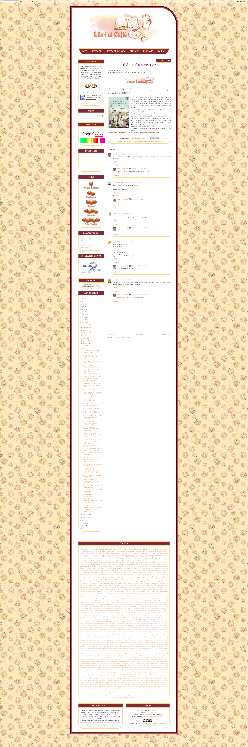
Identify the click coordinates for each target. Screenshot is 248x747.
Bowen (136, 574)
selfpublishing (147, 549)
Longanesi (165, 568)
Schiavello (132, 673)
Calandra (105, 589)
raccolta (124, 623)
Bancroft (95, 631)
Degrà (84, 583)
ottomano (106, 623)
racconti (101, 568)
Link (103, 657)
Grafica (126, 650)
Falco (161, 578)
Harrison (82, 580)
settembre (86, 333)
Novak (121, 665)
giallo (91, 561)
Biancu (104, 602)
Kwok (106, 655)
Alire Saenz (99, 627)
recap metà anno (84, 693)
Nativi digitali (103, 616)
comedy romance (113, 582)
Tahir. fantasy (87, 597)
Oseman (132, 580)
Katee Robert (152, 654)
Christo (131, 604)
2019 (83, 317)
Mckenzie (124, 561)
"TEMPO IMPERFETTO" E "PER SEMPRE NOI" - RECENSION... (92, 509)
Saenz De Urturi (114, 617)
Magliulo (92, 659)
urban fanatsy (125, 697)
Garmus (150, 648)
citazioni (115, 684)
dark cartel (149, 684)
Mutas (103, 595)
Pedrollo (136, 616)
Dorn (149, 642)
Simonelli (122, 674)
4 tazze (114, 549)
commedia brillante (159, 585)
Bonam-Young (109, 633)
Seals (107, 585)
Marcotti (111, 580)
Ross (147, 595)
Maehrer (152, 583)
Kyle (138, 583)
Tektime (154, 676)
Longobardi (147, 583)
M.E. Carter (137, 614)
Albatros (158, 625)
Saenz (156, 671)
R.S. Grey (135, 595)
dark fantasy (86, 561)
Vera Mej (117, 680)
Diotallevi (116, 606)
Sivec (115, 585)
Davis (155, 604)
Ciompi (132, 589)
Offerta (110, 595)
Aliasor (95, 627)
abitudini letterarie (134, 682)
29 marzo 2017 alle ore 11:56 (139, 294)
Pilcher (143, 616)
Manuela (137, 551)
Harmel (156, 610)
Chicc (137, 636)
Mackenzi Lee (94, 576)
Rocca (135, 576)
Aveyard (142, 600)
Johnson (122, 612)
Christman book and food (123, 604)
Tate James (89, 619)
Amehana (139, 627)
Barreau (163, 587)
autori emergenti (160, 566)
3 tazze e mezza (136, 553)
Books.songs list (85, 563)
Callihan (152, 602)
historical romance (140, 621)
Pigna (159, 667)
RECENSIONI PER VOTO (116, 51)
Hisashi (164, 610)
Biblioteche (115, 602)
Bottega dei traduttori (148, 633)
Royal (106, 671)
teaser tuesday (157, 141)
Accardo (137, 625)
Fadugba (102, 608)
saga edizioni (135, 695)
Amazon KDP (125, 627)
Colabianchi (82, 638)
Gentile (158, 648)
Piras (81, 669)
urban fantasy (156, 553)
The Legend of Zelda (103, 678)
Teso (113, 566)
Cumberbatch (134, 578)
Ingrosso (92, 654)
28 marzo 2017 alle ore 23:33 (127, 242)
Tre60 (86, 680)
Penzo (130, 667)
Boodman (123, 602)
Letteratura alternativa (92, 657)
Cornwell (144, 604)
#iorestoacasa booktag (112, 625)
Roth (150, 595)
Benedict (87, 602)
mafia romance (116, 599)
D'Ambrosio (98, 640)
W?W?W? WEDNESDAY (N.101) (92, 505)
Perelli (140, 616)
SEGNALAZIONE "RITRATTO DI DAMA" (92, 453)
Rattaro (109, 669)
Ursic (100, 680)
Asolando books (144, 587)
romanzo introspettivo (103, 695)
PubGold (143, 572)
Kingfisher (130, 583)
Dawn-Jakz (163, 640)
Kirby (119, 593)
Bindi (149, 631)
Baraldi (153, 600)
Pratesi (158, 616)
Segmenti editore (153, 673)
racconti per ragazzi (163, 692)
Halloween (160, 650)
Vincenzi (146, 680)
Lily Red (122, 614)
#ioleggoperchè (102, 625)
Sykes (159, 617)
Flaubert (103, 648)
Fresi (124, 648)
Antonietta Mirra (102, 629)
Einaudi (110, 591)
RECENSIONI (97, 51)
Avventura (123, 563)
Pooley (155, 616)
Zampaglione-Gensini (102, 682)
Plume (87, 669)
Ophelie (115, 213)
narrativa (142, 555)
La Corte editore (134, 593)
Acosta (140, 625)
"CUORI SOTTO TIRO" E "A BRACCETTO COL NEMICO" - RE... (93, 385)
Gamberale (141, 648)
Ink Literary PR (91, 612)
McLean (82, 616)
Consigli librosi (122, 638)
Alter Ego (107, 627)
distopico (110, 555)
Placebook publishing (127, 595)
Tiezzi (100, 619)
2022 (83, 309)
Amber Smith (120, 600)
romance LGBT (108, 693)
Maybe (161, 614)
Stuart (102, 676)
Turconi (113, 619)
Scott (157, 595)
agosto (85, 335)
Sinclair (111, 585)
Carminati (87, 604)
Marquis (157, 614)
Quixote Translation (143, 561)
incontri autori (153, 621)
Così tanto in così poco (119, 183)
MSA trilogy (163, 657)
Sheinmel (142, 617)
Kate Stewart (96, 593)
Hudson (112, 583)
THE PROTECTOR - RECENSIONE (89, 497)
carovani (106, 684)
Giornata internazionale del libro (102, 610)
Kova (104, 655)
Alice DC (138, 582)
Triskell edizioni (93, 570)
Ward (154, 566)
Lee (151, 655)
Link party (126, 614)
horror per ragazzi (107, 599)
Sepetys (82, 674)
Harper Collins (94, 563)
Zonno (125, 682)
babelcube (150, 682)
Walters (156, 680)
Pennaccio (126, 667)
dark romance (164, 553)
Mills (114, 663)
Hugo (86, 612)
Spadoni (151, 566)
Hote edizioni (132, 652)
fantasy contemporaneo (137, 686)
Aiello (150, 625)
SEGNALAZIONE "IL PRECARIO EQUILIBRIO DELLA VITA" (91, 428)
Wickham (163, 619)
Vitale (149, 680)
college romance (145, 597)
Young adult (162, 551)
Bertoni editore (139, 631)
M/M (103, 557)
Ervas (163, 606)
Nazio (92, 665)
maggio (85, 343)
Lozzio (138, 657)
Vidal (135, 619)
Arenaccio (119, 629)
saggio (85, 601)
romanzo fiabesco (94, 695)
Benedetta (115, 242)
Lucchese (149, 657)
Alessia (95, 561)
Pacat (150, 665)
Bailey (84, 631)
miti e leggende (124, 599)
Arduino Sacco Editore (111, 629)
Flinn (106, 648)
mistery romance (84, 623)
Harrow (87, 580)
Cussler (93, 640)
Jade (117, 654)
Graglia (130, 650)
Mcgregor (143, 661)
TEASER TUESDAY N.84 (90, 468)
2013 (83, 528)
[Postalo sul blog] (153, 138)
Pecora (110, 667)
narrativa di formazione (148, 690)
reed (151, 599)
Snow (133, 674)
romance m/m (164, 564)
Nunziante (124, 616)
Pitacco (84, 669)
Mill (85, 616)
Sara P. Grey (101, 673)
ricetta (99, 693)
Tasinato (142, 676)
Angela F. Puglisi (162, 627)
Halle (130, 591)
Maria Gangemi (161, 659)
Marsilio (99, 661)
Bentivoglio (120, 631)
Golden (123, 650)
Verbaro (121, 680)
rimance (102, 693)
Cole (130, 578)
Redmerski (129, 669)
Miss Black (134, 663)
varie (98, 625)
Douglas (142, 564)
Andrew (156, 627)
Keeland (119, 559)
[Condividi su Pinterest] (158, 138)
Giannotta (87, 650)
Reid (136, 669)
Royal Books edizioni (113, 671)
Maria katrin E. (152, 614)
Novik (120, 580)
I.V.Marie (137, 652)
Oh (113, 595)
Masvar (87, 595)
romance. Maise (163, 693)
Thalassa (96, 619)
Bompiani (83, 589)
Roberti (161, 669)
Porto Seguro (98, 669)
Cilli (88, 559)
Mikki (102, 663)
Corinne (143, 638)
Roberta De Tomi (156, 669)
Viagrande (102, 597)
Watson (159, 680)
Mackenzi (87, 659)
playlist (149, 692)
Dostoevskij (153, 642)
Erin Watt (135, 568)
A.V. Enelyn (117, 587)
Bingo (151, 631)
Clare (109, 572)
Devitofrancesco (117, 642)
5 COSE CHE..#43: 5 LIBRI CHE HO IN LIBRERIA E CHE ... (92, 449)
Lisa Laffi (112, 657)
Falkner (134, 646)
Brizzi (119, 578)
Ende (158, 606)
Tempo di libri (159, 676)
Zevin (116, 682)
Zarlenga (142, 585)
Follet (114, 648)
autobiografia (148, 585)
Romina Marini (88, 671)
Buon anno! (138, 602)
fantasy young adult (127, 686)
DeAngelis (94, 642)
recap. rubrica (107, 574)
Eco (148, 606)
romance (109, 549)
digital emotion (87, 686)
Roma (166, 580)
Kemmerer (125, 583)
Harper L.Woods (136, 591)
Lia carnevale (113, 614)
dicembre (86, 325)
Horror (137, 570)
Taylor (100, 563)
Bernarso (130, 631)
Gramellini (138, 650)
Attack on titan (145, 629)
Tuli (104, 582)
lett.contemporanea (130, 564)
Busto (143, 602)
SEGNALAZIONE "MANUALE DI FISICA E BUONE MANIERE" (92, 417)
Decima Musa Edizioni (86, 606)
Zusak (128, 682)
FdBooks (145, 646)
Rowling (154, 595)
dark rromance (160, 597)
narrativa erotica (157, 690)
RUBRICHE (134, 51)
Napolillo (165, 663)
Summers (122, 676)
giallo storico (115, 621)
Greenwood (135, 610)
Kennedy (146, 564)
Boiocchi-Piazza (102, 633)
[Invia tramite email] (151, 138)
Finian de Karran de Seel (95, 648)
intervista (158, 621)
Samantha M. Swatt (162, 671)
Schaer (130, 617)
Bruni (123, 635)
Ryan (143, 576)
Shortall (106, 674)
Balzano (91, 631)
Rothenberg (97, 617)
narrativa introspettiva (99, 623)
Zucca (84, 621)
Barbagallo (100, 631)
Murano (161, 663)
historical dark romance (130, 621)
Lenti (162, 655)
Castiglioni (102, 636)
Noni (104, 576)
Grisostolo (98, 583)
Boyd (154, 633)
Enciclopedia (148, 644)
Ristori (145, 669)
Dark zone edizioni (139, 640)
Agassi (147, 625)
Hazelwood (114, 559)
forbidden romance (89, 599)
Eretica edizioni (90, 646)
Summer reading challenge (114, 676)
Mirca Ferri (129, 663)
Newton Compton (86, 245)
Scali (128, 617)
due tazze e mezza (101, 686)
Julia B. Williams (88, 593)
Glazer (119, 650)
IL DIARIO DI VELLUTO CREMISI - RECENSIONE (91, 412)
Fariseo (138, 646)
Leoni (86, 657)
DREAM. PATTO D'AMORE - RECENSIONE (91, 460)
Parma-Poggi (91, 667)
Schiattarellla (127, 673)
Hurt (128, 572)
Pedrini (120, 595)
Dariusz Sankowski (147, 716)
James (99, 612)
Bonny (88, 589)
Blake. (157, 631)
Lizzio (115, 657)
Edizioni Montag (98, 644)
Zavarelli (113, 682)
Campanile (110, 589)
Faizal (157, 578)
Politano (151, 616)
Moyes (86, 570)
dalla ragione (144, 684)
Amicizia (143, 627)
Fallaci (114, 591)
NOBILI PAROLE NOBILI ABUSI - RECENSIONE (93, 501)
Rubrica (150, 141)
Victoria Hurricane (131, 680)
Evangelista (93, 583)
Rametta (106, 669)
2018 (83, 320)
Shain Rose (101, 674)
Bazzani (160, 600)
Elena (119, 644)
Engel (160, 606)
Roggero (139, 576)
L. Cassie (127, 593)
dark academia (153, 597)
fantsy (152, 686)
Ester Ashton (114, 646)
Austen (157, 629)
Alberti (161, 625)
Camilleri (156, 602)
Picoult (156, 667)
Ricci (136, 559)
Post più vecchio (166, 334)
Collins (97, 638)
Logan (118, 657)
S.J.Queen (108, 617)
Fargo (108, 608)
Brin (160, 633)
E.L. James (136, 606)
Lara (144, 655)
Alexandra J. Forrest (112, 600)
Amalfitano (131, 587)
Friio (132, 608)
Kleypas (92, 655)
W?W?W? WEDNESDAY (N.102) (92, 457)
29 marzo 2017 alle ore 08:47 (139, 228)
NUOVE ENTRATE (88, 389)
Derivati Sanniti (109, 642)
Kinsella (88, 655)
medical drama (109, 690)
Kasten (160, 574)
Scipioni (140, 673)
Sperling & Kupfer (118, 555)
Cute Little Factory (147, 714)
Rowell (86, 585)
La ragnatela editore (135, 655)
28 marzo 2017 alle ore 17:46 (126, 213)
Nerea (95, 665)
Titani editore (123, 678)
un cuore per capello (102, 587)
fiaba (86, 688)
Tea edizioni (149, 676)
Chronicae (141, 636)
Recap (146, 553)
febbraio (85, 514)
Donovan (146, 642)
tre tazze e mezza (89, 564)
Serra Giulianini (95, 674)
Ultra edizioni (91, 680)
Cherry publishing (127, 636)
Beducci (111, 631)
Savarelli (118, 673)
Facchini (98, 608)
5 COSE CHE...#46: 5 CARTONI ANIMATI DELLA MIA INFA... (92, 356)
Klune (89, 566)
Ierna (146, 652)
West (129, 597)
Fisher (111, 608)
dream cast (94, 686)
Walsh (144, 619)
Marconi (127, 659)
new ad (108, 692)
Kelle (167, 654)
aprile (85, 346)
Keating (131, 612)
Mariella (91, 661)
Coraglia (140, 638)
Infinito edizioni (86, 654)
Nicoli (117, 616)
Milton (117, 663)
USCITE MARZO (88, 494)
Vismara (115, 597)
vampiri (90, 601)
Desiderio (140, 578)
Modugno (143, 663)
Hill (116, 652)
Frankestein (120, 648)
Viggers (137, 680)
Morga (98, 616)
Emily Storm (132, 644)
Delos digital (94, 606)
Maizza (103, 659)
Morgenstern (152, 663)
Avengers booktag (163, 629)
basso (152, 585)
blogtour (86, 555)
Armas (138, 600)
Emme (143, 644)
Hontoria (126, 652)
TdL (145, 676)
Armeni (130, 629)
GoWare (125, 572)
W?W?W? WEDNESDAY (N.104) (92, 403)
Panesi (135, 580)
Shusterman (86, 582)
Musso (99, 595)
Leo (87, 614)
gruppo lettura (120, 564)
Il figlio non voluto (159, 652)
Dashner (152, 604)
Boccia (166, 631)
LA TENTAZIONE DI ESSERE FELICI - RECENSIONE (92, 377)
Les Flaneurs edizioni (93, 614)
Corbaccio (139, 604)
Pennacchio (143, 580)
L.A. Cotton (111, 655)
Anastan (152, 627)
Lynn (133, 614)
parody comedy (138, 692)
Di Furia (105, 606)
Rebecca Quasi (118, 576)
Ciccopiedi (160, 636)
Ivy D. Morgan (101, 654)
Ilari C (153, 591)
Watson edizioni (149, 619)
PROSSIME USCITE (131, 557)
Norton (112, 665)
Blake (128, 574)
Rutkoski (91, 585)
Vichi (153, 570)
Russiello (137, 671)
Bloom (97, 572)
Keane (160, 654)
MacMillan (82, 659)
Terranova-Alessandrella (90, 678)
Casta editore (92, 636)
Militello (105, 663)
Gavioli (154, 648)
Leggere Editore (159, 568)
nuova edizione (118, 692)
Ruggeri (132, 671)
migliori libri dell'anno (117, 690)
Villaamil (142, 680)
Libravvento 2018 (86, 576)
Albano (154, 625)
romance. (158, 693)
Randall (148, 572)
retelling (126, 566)
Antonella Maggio (94, 629)
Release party (130, 576)
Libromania (149, 593)
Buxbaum (159, 582)
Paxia (139, 580)
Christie (115, 604)
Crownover (97, 564)
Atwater (150, 629)
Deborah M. (103, 642)
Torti (162, 678)
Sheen (81, 582)
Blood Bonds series (113, 578)
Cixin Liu (135, 604)
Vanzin (117, 619)
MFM (159, 657)
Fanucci (140, 568)
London (122, 657)
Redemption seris (123, 669)
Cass (99, 604)
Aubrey (154, 629)
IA (140, 652)
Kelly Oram (107, 593)
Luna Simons (155, 657)
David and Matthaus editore (152, 640)
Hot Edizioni (107, 583)
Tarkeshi (138, 676)
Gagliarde (133, 648)
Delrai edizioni (100, 606)
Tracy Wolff (96, 582)
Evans (166, 606)
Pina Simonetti (164, 667)
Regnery (125, 576)
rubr (128, 695)
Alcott (165, 625)
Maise (102, 580)
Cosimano (148, 638)
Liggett (118, 614)
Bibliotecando (109, 602)
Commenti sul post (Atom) (121, 337)
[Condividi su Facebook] (157, 138)
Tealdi (93, 619)
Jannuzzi (120, 654)
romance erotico (107, 563)
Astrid (149, 587)
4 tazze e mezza (153, 551)
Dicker (87, 583)
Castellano (97, 636)
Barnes (94, 572)
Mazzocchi (165, 614)
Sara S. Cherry (107, 673)
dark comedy (155, 684)
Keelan (164, 654)
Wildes (82, 682)
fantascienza (84, 559)
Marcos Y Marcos (133, 659)
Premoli (113, 576)
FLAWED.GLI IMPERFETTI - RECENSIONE (91, 442)
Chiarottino (133, 636)
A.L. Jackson (113, 570)
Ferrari (161, 646)
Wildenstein (158, 570)
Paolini (86, 667)
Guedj (153, 650)
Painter (132, 616)
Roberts (160, 572)
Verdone (125, 680)
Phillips (140, 667)
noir (99, 574)
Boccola (83, 633)
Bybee (147, 635)
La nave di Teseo (142, 593)
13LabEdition (98, 600)
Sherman (110, 566)
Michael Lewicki (157, 716)
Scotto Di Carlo (145, 673)
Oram (131, 665)
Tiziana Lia (128, 678)
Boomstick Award (132, 633)
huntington (146, 621)
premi (119, 582)
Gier (151, 608)
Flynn (108, 648)
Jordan (82, 593)
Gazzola (148, 608)
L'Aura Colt (151, 612)
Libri (150, 564)
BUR (146, 600)
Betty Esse (100, 602)
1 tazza (93, 600)
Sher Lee (152, 617)
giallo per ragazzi (98, 599)
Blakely (132, 574)
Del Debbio (119, 572)
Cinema (128, 589)
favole (155, 686)
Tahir (153, 564)
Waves (163, 680)
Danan (119, 640)
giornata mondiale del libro (124, 688)
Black (125, 574)
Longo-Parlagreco (128, 657)
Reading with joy (115, 669)
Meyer (157, 559)
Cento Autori (119, 636)
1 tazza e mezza (120, 625)
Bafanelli (154, 587)
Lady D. (142, 583)
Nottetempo (117, 665)
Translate (96, 286)
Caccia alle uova (103, 572)
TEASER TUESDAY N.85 (90, 446)
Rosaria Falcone (95, 671)
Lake (141, 655)
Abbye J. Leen (131, 625)
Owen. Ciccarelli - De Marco (142, 665)
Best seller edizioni (94, 602)
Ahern (117, 570)
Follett (144, 568)
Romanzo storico (142, 595)
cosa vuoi (134, 684)
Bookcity (125, 633)
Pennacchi (121, 667)
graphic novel (121, 621)
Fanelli (105, 608)
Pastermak (103, 667)
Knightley (100, 655)
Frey (127, 648)
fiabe (88, 688)
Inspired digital (159, 591)
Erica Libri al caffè (122, 169)
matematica (102, 690)
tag (166, 623)
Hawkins (160, 610)
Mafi (148, 563)
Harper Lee (87, 652)
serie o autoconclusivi (153, 695)
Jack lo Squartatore (109, 654)
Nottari (146, 566)
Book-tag (137, 555)
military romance (126, 690)
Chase (126, 578)
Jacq (115, 654)
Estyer (118, 646)
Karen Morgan (111, 561)
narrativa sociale (93, 692)
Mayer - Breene (117, 661)
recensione (92, 548)
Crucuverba (86, 640)
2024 (83, 304)
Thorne (118, 678)
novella (102, 574)
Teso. (97, 678)
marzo (85, 349)
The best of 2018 (112, 678)
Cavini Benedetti (108, 636)
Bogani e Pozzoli (89, 633)
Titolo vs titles (128, 585)
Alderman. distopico (88, 627)
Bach (81, 631)
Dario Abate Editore (130, 640)
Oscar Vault (112, 557)
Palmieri (160, 665)
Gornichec (115, 610)
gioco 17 (99, 688)
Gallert (137, 648)
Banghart (149, 600)
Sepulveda (87, 674)
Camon (158, 635)
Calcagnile (165, 582)
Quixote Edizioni (156, 557)
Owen (134, 665)
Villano (141, 619)
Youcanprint (94, 682)
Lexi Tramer (107, 614)
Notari (120, 616)
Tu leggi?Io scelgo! (126, 553)
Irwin (96, 612)
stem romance (159, 623)
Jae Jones (165, 591)
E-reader (132, 606)
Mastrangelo (111, 661)
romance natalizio (139, 623)
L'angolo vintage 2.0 (96, 559)
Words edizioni (87, 682)
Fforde (164, 646)
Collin (94, 638)
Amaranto (119, 627)
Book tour (115, 633)
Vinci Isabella (109, 597)
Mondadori (155, 549)
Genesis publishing (143, 574)
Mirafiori (125, 663)
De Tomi (90, 642)
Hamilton (165, 578)
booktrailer (101, 684)
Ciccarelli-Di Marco (153, 636)
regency (113, 574)
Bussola (101, 589)
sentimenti (123, 582)
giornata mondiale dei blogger (111, 688)
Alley (104, 627)
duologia (107, 686)
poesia (92, 578)
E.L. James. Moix (143, 606)
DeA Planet (164, 604)
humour (150, 688)
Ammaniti (148, 627)
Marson (103, 661)
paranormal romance (160, 561)
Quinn (158, 563)
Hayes (97, 652)
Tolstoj (92, 597)
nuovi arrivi (131, 599)
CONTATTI (162, 51)
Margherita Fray (141, 659)
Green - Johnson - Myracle (127, 610)
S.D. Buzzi (141, 671)
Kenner (134, 612)
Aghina (122, 587)
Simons (150, 570)
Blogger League (124, 570)
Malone (142, 614)
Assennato (141, 559)
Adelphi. (144, 625)
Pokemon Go (92, 669)
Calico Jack (154, 635)
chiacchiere (98, 621)
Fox (117, 648)
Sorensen (149, 674)
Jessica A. (128, 654)
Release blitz (165, 557)
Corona (148, 604)
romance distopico (130, 623)
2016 (83, 520)
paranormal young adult (140, 599)
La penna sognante (126, 655)
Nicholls (113, 616)
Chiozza (138, 564)
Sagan (94, 585)
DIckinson (115, 640)
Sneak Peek (129, 674)
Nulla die (125, 665)
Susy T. (118, 585)
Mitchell (139, 663)
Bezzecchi (145, 631)
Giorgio (160, 608)
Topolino (155, 678)
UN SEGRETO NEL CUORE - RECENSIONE (91, 370)
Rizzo (150, 669)
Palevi (156, 665)
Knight (96, 655)
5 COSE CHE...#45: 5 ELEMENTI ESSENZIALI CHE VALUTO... (93, 393)
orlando (124, 692)
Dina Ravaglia (130, 642)
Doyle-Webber (88, 591)
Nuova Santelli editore (128, 559)
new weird (112, 692)
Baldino (87, 631)
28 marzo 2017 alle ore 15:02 (134, 182)
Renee (81, 617)
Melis (131, 572)
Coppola (135, 638)
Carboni (81, 636)
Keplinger (84, 655)
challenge (138, 597)
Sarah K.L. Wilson (122, 617)
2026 (83, 299)
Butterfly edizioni (102, 561)
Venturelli (121, 619)
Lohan (130, 614)
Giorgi (156, 608)
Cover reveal (97, 551)
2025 (83, 301)
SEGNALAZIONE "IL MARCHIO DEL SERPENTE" (92, 486)
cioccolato (110, 684)
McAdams (133, 661)
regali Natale (94, 693)
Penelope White (115, 667)
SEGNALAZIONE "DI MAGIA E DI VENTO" (92, 476)
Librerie (99, 657)
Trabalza (165, 678)
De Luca (133, 570)
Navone (89, 665)
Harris (91, 652)
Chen (124, 589)
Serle (91, 674)
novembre (86, 327)
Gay (145, 608)
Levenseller (165, 574)
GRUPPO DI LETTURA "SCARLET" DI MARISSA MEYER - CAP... (91, 481)
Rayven (166, 616)
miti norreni (91, 623)
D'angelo (146, 589)
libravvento (94, 574)
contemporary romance (86, 574)
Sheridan (156, 617)
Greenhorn (143, 650)
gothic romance (145, 688)
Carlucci (82, 604)
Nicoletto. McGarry (101, 665)
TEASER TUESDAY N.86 (90, 406)
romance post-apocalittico (149, 693)
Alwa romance (113, 627)
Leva (103, 614)
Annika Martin (86, 629)
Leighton (158, 655)
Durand (128, 606)
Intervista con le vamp (87, 553)
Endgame (153, 644)
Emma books (139, 644)
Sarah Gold (113, 673)
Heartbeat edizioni (103, 652)
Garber (142, 608)
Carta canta (86, 636)
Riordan (88, 617)
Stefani (156, 674)
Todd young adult (136, 678)
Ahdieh (126, 587)
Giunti (86, 566)
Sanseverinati (89, 673)
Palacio (134, 572)
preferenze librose (155, 692)
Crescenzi (162, 638)
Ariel (114, 280)
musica (132, 690)
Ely (128, 644)
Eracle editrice (83, 646)
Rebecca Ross (158, 580)
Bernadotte (125, 631)
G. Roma (135, 563)
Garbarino (146, 648)
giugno (85, 341)
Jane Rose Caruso (104, 612)
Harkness (82, 652)
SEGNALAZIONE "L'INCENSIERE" (89, 400)
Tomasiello (113, 564)
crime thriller (107, 621)
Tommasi (150, 678)
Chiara (136, 549)
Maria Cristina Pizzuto (152, 659)
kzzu (161, 714)
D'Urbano (141, 589)
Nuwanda (129, 616)
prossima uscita (93, 587)
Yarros (107, 570)
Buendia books (127, 635)
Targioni (84, 619)
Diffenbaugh (110, 606)
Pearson (116, 595)
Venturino (112, 680)
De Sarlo (86, 642)
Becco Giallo (165, 600)
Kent (81, 655)
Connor (117, 638)
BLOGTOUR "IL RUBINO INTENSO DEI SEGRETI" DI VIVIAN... (92, 434)
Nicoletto (100, 576)
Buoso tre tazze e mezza (140, 635)
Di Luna (145, 578)
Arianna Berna (125, 629)
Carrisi (123, 578)
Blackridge (105, 578)
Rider (84, 617)
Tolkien (134, 585)
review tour (117, 553)
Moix (90, 616)
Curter (90, 640)
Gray (119, 610)
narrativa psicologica (84, 692)
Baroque (157, 600)
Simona (164, 572)
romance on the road (138, 693)
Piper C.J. (147, 616)
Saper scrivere (85, 247)
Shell (146, 617)
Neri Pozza (109, 616)
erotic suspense (162, 576)
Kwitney (91, 580)
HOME (84, 51)
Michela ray (86, 663)
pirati (143, 692)
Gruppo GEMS (144, 610)
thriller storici (119, 697)
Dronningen (95, 591)
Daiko (129, 570)
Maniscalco (119, 561)
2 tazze (101, 578)
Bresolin (157, 633)
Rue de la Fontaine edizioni (124, 671)
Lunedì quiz (94, 566)
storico (164, 623)
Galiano (138, 608)
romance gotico (130, 693)
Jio (135, 654)
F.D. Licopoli (123, 646)
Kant (148, 654)
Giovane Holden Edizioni (112, 650)
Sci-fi (136, 673)
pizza (146, 692)
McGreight (137, 661)
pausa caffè (119, 623)
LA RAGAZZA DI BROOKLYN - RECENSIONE (92, 351)
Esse (110, 646)
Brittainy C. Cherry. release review (96, 635)
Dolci (140, 549)
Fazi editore (137, 566)
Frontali (135, 608)
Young (156, 576)
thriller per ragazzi (86, 625)
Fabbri (154, 578)
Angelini (125, 600)
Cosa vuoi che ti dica (101, 553)
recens (90, 693)
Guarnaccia (148, 650)
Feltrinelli (123, 591)
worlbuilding (132, 697)
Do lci (142, 642)
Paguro (153, 665)
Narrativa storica (90, 557)
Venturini (108, 680)
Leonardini (165, 655)
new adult (111, 553)
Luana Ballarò (144, 657)
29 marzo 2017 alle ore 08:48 (139, 168)
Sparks (153, 576)
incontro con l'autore (157, 688)
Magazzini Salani (157, 593)
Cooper (131, 638)
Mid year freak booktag (95, 663)
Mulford (157, 663)
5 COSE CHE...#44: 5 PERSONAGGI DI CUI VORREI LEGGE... (90, 423)
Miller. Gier (110, 663)
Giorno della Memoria (101, 650)
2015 (83, 523)
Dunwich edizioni (122, 606)
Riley (163, 580)
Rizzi (148, 669)
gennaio (85, 517)
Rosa (82, 555)
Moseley (95, 595)
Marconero (153, 563)
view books (99, 102)
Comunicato (101, 638)
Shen (148, 617)
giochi (91, 688)
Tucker (101, 582)
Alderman (82, 627)
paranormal (157, 564)
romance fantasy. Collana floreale (119, 693)
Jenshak (124, 654)
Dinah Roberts (137, 642)
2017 (83, 322)
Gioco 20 (94, 650)
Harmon (152, 568)
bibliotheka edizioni (90, 621)
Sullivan (105, 676)
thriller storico (93, 625)
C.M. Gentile (147, 602)
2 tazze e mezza (108, 568)
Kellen (102, 593)
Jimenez (132, 654)
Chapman (111, 604)
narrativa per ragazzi (85, 578)
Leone (83, 657)
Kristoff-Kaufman (147, 557)
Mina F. (120, 663)
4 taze (126, 625)
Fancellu (118, 591)
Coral (81, 583)
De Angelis (161, 589)
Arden (135, 600)
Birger (154, 631)
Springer (161, 595)
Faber (94, 608)
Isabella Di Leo (118, 583)
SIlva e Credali (151, 671)
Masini (106, 661)
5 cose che (114, 551)
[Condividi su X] (155, 138)
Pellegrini (156, 583)
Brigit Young (133, 602)
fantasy (126, 549)
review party (163, 549)
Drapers (158, 642)
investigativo (83, 690)
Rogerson (92, 617)
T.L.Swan (163, 617)
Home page (139, 334)
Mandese (108, 659)
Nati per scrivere (83, 665)
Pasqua (99, 667)
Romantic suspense (150, 555)
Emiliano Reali (153, 606)
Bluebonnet (162, 631)
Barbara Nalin (106, 631)
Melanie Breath (156, 661)
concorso (129, 684)
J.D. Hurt (155, 574)
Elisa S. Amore (124, 644)
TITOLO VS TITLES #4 (90, 396)
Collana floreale (88, 638)
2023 (83, 307)
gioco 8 (102, 688)
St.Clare (153, 674)
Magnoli (96, 659)
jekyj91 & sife (149, 712)
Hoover (153, 559)
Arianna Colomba (119, 574)
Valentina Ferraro (101, 570)
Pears (107, 667)
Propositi (162, 616)
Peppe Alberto (135, 667)
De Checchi (159, 604)
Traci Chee (82, 680)
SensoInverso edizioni (162, 673)
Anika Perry (137, 587)
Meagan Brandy (148, 661)
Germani (165, 648)
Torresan (159, 678)
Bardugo (159, 587)
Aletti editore (105, 600)
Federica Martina (151, 646)
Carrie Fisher (92, 604)
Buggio (97, 589)
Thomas (122, 585)
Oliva (129, 665)
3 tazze (139, 557)
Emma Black (129, 563)
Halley (156, 650)
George (161, 648)
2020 (83, 314)
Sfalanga (138, 617)
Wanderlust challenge (122, 597)
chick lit (151, 561)
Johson (141, 654)
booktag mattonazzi (93, 684)
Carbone (166, 635)
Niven (106, 595)
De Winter (113, 572)
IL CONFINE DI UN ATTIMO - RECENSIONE (92, 362)
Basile (124, 141)
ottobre (85, 330)
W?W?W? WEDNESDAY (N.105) (92, 374)
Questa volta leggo (133, 561)
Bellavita (115, 631)
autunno (146, 682)
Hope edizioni (143, 591)
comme (125, 684)
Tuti (96, 597)
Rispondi (115, 161)
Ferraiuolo (157, 646)
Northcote (108, 665)
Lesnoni (100, 614)
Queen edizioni (150, 580)
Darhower (123, 640)
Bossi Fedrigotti (139, 633)
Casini (115, 589)
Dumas (166, 642)
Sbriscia (122, 673)
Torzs (103, 619)
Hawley (94, 652)
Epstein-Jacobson (164, 644)
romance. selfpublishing (148, 623)
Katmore (157, 654)
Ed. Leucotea (83, 644)
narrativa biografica (138, 690)
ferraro (158, 686)
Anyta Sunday (131, 600)
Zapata (108, 682)
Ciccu (164, 636)
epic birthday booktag (114, 686)
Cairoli (150, 635)
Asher (142, 582)
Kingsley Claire (114, 593)
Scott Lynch (103, 585)
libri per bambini (164, 621)
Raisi (103, 669)
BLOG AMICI (148, 51)
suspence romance (131, 582)
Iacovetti (143, 652)
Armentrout (98, 557)
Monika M (94, 616)
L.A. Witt (156, 612)
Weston (158, 619)
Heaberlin (150, 574)
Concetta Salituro (108, 638)
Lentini (84, 614)
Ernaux (96, 646)
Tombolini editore (144, 678)
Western (166, 680)
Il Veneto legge (151, 652)
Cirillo (166, 636)
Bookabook (120, 633)
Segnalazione (102, 549)
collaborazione (120, 684)
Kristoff (144, 563)
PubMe (108, 564)
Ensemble (158, 644)
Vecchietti (103, 680)
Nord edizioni (104, 566)
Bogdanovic (95, 633)
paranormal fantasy (130, 692)
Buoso (132, 635)
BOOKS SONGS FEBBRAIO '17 (92, 408)
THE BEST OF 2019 (131, 676)
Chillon (114, 568)
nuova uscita (144, 551)
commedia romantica (93, 568)
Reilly (138, 669)
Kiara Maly (139, 612)
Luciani (83, 570)
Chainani (107, 604)
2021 (83, 312)
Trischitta (109, 619)
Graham (134, 650)
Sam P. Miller (148, 576)
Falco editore (129, 646)
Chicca (131, 549)
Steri (159, 674)
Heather (109, 652)
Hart (102, 583)
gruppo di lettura (120, 557)
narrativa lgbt (165, 690)
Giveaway (91, 555)
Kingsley (103, 564)
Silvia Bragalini (117, 154)
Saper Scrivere (95, 673)
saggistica (140, 695)
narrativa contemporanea (140, 141)
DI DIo (111, 640)
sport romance (116, 563)
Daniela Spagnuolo (153, 589)
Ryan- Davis (102, 617)
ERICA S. (89, 95)
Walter (152, 680)
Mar (163, 593)
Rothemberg (102, 671)
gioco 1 (94, 688)
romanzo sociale (112, 695)
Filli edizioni (86, 648)
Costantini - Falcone (154, 638)
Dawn (160, 640)
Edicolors (84, 241)
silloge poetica (161, 695)
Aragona (90, 572)
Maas (99, 566)
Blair (166, 587)
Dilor (165, 589)
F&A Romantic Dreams (87, 608)
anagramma (141, 682)
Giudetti (111, 610)
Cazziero (114, 636)
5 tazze (150, 553)
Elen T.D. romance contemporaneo (110, 644)
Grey (140, 610)
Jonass (145, 654)
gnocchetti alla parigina (136, 688)
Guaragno (150, 610)
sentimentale (145, 695)
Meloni (161, 661)
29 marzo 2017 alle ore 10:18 (124, 280)
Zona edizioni (121, 682)
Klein (122, 593)
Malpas (106, 580)
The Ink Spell (153, 710)
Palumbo (108, 576)
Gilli (91, 650)
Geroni (83, 650)
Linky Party (106, 657)
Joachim (138, 654)
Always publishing (161, 555)
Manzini (112, 659)
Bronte (111, 635)
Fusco (129, 648)
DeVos (98, 642)
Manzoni (146, 614)
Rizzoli (107, 557)
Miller (87, 616)
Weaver (155, 619)
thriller (142, 553)
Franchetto (124, 608)
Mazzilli (91, 595)
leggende (88, 690)
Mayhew (123, 661)
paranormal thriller (112, 623)
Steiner (91, 582)
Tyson (98, 597)
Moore (147, 663)
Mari (146, 659)
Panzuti (163, 665)
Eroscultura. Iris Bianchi (103, 646)
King (143, 612)
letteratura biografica (95, 690)
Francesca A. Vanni (117, 608)
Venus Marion (127, 619)
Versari (131, 619)
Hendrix (113, 652)
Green (140, 563)
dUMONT (138, 684)
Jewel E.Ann (117, 612)
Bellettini (83, 602)
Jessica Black (111, 612)
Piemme (139, 572)
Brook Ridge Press (117, 635)
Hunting (150, 591)
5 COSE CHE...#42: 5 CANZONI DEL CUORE (92, 490)
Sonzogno (137, 674)
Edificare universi (90, 644)
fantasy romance (119, 566)
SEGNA (146, 671)
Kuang (135, 583)
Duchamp (162, 642)
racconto (148, 599)
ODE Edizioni (125, 580)
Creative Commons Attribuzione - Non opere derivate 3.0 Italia (153, 724)
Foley (111, 648)
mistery (87, 587)
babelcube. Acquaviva (158, 682)
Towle (105, 619)
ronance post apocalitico (121, 695)
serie (155, 623)
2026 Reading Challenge (91, 93)
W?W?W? (120, 549)
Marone (95, 661)
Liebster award (97, 580)
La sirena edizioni (163, 612)
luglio (85, 338)
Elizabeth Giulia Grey (126, 568)
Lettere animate (106, 559)
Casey (96, 604)
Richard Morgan (154, 572)
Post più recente (112, 334)
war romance (110, 587)
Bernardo (82, 566)
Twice (138, 585)
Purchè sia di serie (129, 555)
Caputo (162, 635)
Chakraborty (120, 589)
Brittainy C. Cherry (152, 582)
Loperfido (135, 657)
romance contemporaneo (101, 555)
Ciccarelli (146, 636)
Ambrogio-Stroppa (132, 627)
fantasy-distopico (146, 686)
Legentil (154, 655)
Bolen (119, 602)
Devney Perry (124, 642)
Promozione (162, 583)
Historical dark (121, 652)
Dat (145, 640)
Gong (127, 591)
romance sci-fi (156, 599)
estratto (121, 686)
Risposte (117, 165)
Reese (133, 669)
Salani (98, 585)
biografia (133, 597)
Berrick (134, 631)
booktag (165, 559)
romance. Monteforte (85, 695)
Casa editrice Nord (86, 238)
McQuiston (116, 580)
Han (154, 610)
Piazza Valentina (145, 667)
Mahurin (100, 659)
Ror (161, 563)
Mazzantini (127, 661)
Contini (128, 638)
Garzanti (129, 141)
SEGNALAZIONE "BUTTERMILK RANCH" (91, 366)
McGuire (142, 566)
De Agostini (147, 559)
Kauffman (127, 612)
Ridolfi (141, 669)
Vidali (137, 619)
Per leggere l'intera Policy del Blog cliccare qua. (100, 726)
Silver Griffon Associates (113, 674)
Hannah (164, 650)
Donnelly (82, 591)
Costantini (118, 568)
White (107, 582)
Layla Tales (147, 655)
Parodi (95, 667)
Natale (161, 559)
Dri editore (130, 566)
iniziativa (164, 688)
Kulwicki (147, 612)
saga (131, 695)
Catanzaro (102, 604)
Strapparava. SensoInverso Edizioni (92, 676)
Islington (141, 570)
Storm (162, 674)
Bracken (128, 602)
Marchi (123, 659)
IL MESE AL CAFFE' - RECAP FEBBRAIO (92, 465)
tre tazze (96, 578)
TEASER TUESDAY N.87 (90, 381)
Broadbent (92, 589)
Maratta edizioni (117, 659)
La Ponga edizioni (118, 655)
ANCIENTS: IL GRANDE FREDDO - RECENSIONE (91, 472)
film (111, 621)
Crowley (136, 589)
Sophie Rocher (143, 674)
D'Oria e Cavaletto (105, 640)
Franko (128, 608)
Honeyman (82, 612)
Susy (125, 676)
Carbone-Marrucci (163, 602)
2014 (83, 526)
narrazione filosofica (101, 692)
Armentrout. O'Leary (136, 629)
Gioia (153, 608)
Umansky (96, 680)
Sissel (125, 674)
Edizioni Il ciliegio (103, 591)
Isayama (96, 654)
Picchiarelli (152, 667)
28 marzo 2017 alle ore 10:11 (130, 154)
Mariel (87, 661)
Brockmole (107, 635)
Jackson (146, 570)
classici (102, 621)
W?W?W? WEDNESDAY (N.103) (92, 439)
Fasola (141, 646)
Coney (114, 638)
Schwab (134, 617)
